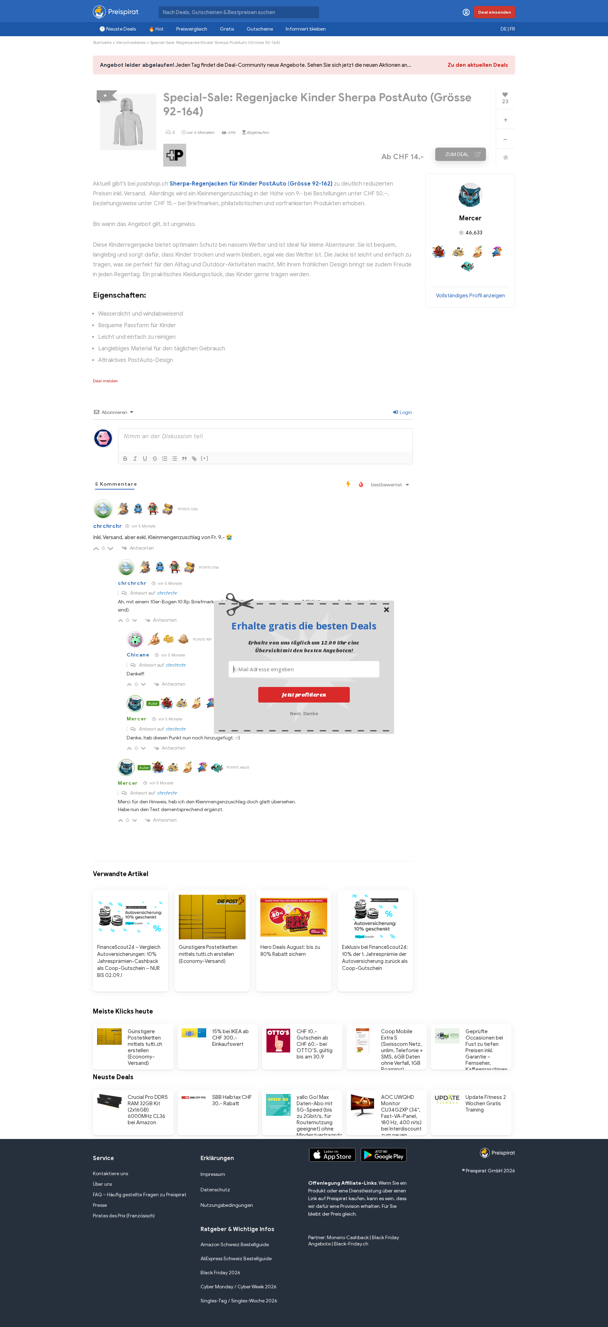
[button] (304, 626)
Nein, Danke (304, 713)
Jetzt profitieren (304, 695)
